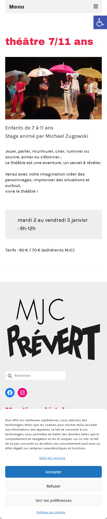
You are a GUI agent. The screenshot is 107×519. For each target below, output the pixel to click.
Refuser (53, 486)
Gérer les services (52, 458)
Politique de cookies (50, 512)
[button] (100, 22)
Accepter (53, 472)
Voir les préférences (54, 500)
